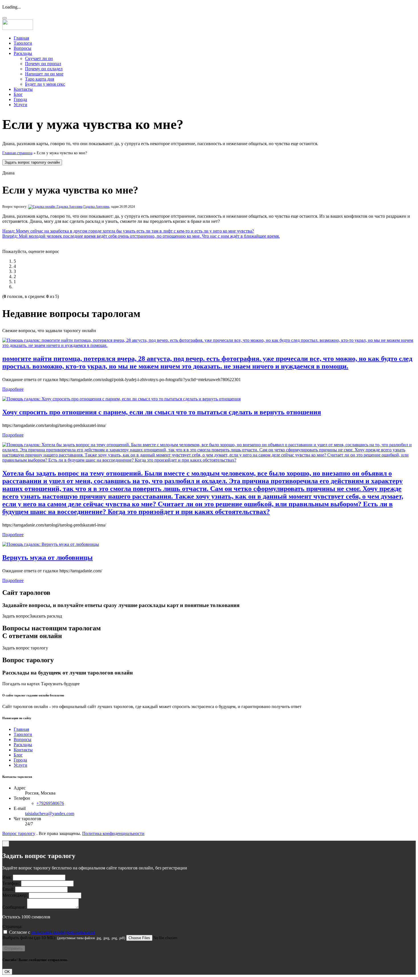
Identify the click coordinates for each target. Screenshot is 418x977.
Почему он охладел (44, 68)
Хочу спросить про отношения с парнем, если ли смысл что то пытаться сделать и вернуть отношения (161, 412)
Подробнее (13, 389)
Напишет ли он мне (44, 73)
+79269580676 (50, 803)
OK (7, 972)
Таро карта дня (39, 79)
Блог (18, 94)
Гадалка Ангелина (96, 207)
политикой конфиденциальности (63, 932)
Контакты (23, 89)
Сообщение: (14, 907)
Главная (21, 38)
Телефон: (11, 883)
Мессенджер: (15, 895)
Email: (8, 889)
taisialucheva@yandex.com (49, 813)
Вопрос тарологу (18, 833)
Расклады (23, 53)
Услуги (20, 104)
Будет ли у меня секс (45, 84)
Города (20, 99)
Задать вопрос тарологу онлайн (32, 162)
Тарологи (23, 43)
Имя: (7, 877)
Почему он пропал (43, 63)
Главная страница (17, 153)
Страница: (12, 926)
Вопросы (22, 48)
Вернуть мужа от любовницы (47, 557)
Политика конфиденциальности (113, 833)
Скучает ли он (39, 58)
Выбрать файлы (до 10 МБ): (29, 937)
